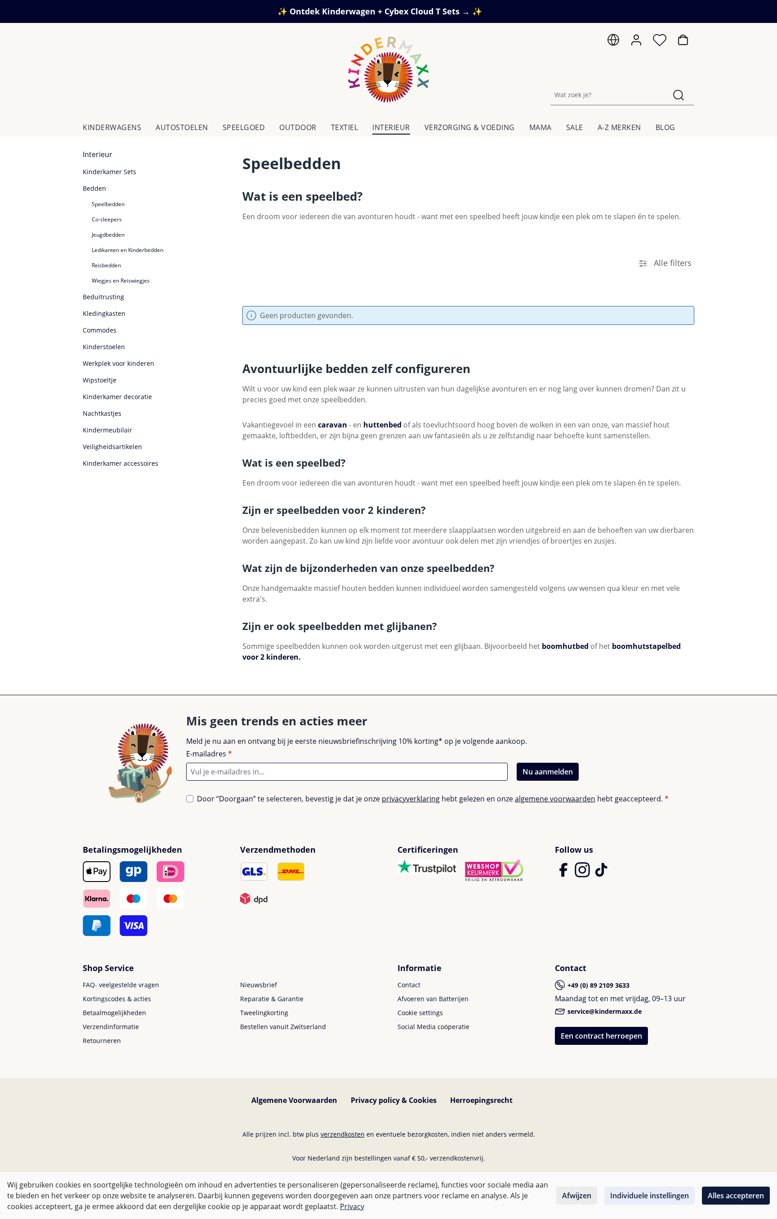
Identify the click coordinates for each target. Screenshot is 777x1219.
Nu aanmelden (547, 772)
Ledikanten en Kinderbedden (127, 250)
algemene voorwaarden (555, 799)
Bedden (94, 188)
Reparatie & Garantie (272, 998)
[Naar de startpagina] (388, 69)
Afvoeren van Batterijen (433, 998)
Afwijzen (576, 1196)
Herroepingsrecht (481, 1100)
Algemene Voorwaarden (294, 1100)
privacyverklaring (411, 799)
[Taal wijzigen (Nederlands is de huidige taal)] (613, 42)
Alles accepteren (736, 1196)
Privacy (352, 1206)
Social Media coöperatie (433, 1026)
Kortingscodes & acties (117, 998)
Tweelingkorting (264, 1012)
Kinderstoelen (104, 346)
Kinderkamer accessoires (120, 463)
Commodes (99, 330)
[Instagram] (583, 874)
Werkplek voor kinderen (118, 363)
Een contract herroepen (601, 1036)
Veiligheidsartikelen (112, 446)
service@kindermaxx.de (604, 1011)
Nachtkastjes (102, 413)
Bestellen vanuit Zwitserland (283, 1026)
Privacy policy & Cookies (394, 1100)
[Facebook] (564, 874)
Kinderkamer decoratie (117, 396)
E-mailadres (209, 754)
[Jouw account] (636, 40)
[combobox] (606, 95)
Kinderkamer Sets (109, 171)
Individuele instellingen (649, 1196)
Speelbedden (108, 204)
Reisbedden (106, 265)
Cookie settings (420, 1012)
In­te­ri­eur (97, 154)
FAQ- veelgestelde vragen (121, 985)
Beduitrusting (103, 296)
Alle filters (672, 262)
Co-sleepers (107, 219)
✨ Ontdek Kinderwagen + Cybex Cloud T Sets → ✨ (379, 11)
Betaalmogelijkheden (114, 1012)
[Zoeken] (678, 95)
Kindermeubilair (107, 430)
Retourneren (102, 1040)
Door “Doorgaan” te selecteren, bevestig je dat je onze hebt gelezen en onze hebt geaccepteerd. (433, 799)
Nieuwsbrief (258, 985)
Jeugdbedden (108, 234)
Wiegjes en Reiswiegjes (121, 280)
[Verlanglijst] (659, 42)
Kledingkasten (104, 313)
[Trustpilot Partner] (426, 866)
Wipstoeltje (99, 380)
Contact (408, 985)
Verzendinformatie (111, 1026)
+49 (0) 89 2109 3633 (598, 985)
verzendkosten (343, 1134)
